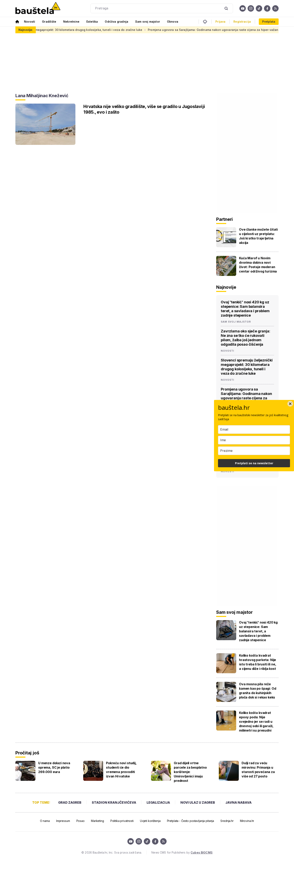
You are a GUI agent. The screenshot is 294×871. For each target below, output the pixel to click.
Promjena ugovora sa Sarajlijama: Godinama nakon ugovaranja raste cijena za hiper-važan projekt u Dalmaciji (207, 29)
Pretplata (268, 21)
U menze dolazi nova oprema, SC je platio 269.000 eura (54, 767)
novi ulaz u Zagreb (197, 802)
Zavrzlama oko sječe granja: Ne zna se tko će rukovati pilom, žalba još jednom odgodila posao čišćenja (245, 337)
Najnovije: (25, 29)
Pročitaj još (27, 752)
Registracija (242, 21)
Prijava (220, 21)
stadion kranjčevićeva (114, 802)
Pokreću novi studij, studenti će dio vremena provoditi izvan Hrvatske (121, 769)
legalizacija (158, 802)
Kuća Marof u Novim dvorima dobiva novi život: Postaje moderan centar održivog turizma (258, 264)
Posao (80, 821)
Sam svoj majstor (147, 21)
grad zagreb (69, 802)
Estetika (92, 21)
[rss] (275, 8)
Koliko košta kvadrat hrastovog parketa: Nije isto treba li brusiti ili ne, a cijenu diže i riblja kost (257, 662)
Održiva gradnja (116, 21)
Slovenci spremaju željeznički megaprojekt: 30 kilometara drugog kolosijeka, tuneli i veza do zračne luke (246, 366)
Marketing (97, 821)
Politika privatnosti (122, 821)
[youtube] (242, 8)
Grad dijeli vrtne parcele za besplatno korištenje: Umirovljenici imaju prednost (190, 772)
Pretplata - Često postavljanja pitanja (190, 821)
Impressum (63, 821)
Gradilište (49, 21)
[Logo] (37, 8)
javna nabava (238, 802)
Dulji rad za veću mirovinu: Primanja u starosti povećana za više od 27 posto (258, 769)
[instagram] (251, 8)
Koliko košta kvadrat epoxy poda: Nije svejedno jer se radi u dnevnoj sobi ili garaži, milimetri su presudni (256, 721)
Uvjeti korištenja (150, 821)
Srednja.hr (227, 821)
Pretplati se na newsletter (254, 463)
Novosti (29, 21)
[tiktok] (259, 8)
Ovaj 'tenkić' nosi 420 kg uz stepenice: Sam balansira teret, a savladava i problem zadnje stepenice (245, 308)
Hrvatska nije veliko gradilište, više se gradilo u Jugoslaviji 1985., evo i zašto (144, 109)
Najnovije (226, 287)
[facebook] (267, 8)
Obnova (172, 21)
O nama (45, 821)
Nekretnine (71, 21)
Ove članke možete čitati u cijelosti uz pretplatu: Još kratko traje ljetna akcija (258, 236)
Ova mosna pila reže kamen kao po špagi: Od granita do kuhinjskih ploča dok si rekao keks (257, 690)
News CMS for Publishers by (181, 852)
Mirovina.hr (247, 821)
